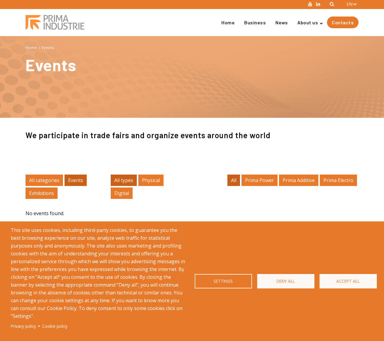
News (281, 22)
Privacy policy (23, 326)
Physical (151, 180)
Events (48, 47)
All (233, 180)
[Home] (57, 22)
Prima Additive (299, 180)
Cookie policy (55, 326)
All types (123, 180)
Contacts (343, 22)
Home (228, 22)
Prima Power (259, 180)
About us (307, 22)
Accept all (348, 281)
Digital (121, 193)
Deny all (286, 281)
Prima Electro (338, 180)
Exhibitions (41, 193)
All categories (44, 180)
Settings (223, 281)
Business (255, 22)
